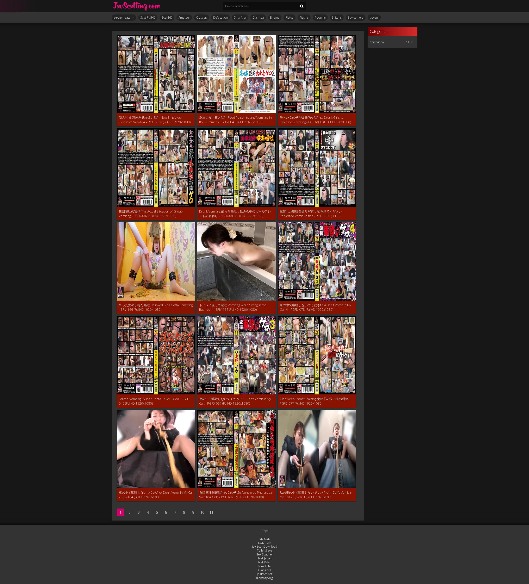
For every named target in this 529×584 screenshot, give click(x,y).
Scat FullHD (147, 17)
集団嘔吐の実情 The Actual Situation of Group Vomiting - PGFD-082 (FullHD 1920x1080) (151, 213)
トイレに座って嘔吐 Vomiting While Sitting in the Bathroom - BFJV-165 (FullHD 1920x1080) (233, 307)
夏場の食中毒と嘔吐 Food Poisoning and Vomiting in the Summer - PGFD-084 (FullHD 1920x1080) (235, 119)
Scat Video (377, 42)
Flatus (289, 17)
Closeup (201, 17)
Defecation (220, 17)
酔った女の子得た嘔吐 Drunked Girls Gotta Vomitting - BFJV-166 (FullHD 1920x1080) (156, 307)
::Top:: (264, 531)
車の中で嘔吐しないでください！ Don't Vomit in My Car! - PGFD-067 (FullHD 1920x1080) (235, 401)
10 (202, 512)
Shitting (337, 17)
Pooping (320, 17)
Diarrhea (258, 17)
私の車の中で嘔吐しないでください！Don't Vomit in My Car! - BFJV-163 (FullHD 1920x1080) (316, 494)
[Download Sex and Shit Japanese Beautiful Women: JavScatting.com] (136, 6)
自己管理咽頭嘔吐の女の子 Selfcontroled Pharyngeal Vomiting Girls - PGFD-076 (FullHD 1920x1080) (236, 494)
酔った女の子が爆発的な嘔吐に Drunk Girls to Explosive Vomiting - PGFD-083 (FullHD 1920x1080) (315, 119)
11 (211, 512)
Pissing (304, 17)
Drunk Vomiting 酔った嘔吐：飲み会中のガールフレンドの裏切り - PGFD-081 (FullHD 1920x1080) (235, 213)
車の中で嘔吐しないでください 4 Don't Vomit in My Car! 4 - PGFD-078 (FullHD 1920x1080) (315, 307)
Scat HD (167, 17)
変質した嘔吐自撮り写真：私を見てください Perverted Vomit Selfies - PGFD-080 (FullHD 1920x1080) (311, 213)
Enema (274, 17)
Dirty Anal (240, 17)
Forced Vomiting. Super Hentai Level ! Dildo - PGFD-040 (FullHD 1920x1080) (154, 401)
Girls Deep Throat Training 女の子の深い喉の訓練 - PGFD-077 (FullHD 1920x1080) (315, 401)
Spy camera (355, 17)
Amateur (184, 17)
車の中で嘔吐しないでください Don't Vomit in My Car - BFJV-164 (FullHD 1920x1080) (156, 494)
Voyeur (374, 17)
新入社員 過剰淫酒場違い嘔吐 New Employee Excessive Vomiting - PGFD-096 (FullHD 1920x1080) (155, 119)
